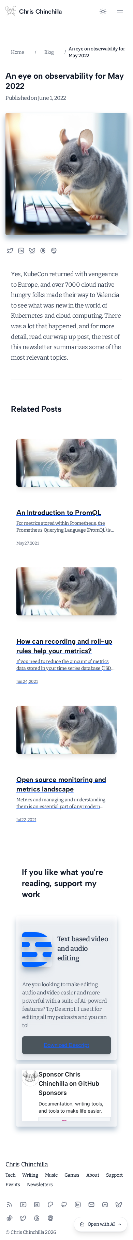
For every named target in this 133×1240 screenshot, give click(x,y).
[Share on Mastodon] (56, 250)
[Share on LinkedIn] (21, 250)
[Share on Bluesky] (32, 250)
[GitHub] (64, 1204)
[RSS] (9, 1204)
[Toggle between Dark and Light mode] (102, 11)
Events (12, 1185)
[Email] (91, 1204)
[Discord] (105, 1204)
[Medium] (37, 1204)
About (92, 1175)
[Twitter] (23, 1218)
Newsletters (40, 1185)
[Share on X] (10, 250)
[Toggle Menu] (120, 11)
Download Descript (66, 1045)
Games (71, 1175)
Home (17, 52)
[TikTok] (9, 1218)
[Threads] (37, 1218)
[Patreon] (50, 1204)
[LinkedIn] (78, 1204)
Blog (49, 52)
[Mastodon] (50, 1218)
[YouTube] (23, 1204)
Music (51, 1175)
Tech (10, 1175)
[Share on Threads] (43, 250)
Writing (30, 1175)
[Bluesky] (118, 1204)
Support (114, 1175)
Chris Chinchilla (26, 1164)
